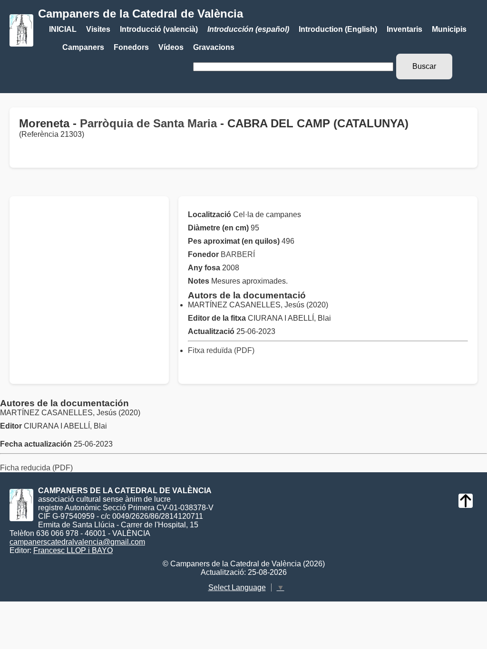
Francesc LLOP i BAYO (73, 550)
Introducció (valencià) (159, 29)
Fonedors (131, 47)
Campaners (83, 47)
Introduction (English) (338, 29)
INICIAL (63, 29)
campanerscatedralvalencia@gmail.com (77, 542)
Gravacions (213, 47)
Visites (98, 29)
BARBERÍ (238, 254)
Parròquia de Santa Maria (148, 123)
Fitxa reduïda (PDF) (221, 350)
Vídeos (171, 47)
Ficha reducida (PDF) (36, 468)
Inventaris (404, 29)
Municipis (449, 29)
